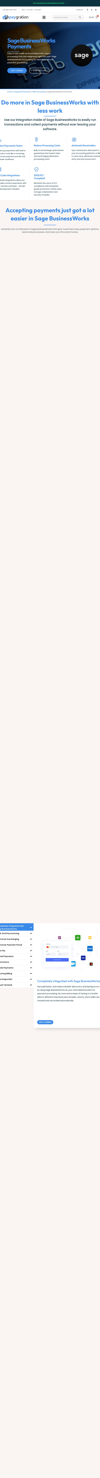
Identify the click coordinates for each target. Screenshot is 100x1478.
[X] (91, 9)
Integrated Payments (22, 92)
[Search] (80, 17)
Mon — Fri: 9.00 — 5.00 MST (31, 10)
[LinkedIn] (95, 9)
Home (9, 92)
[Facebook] (87, 9)
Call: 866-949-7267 (9, 10)
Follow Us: (79, 10)
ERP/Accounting (39, 92)
